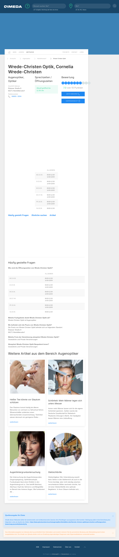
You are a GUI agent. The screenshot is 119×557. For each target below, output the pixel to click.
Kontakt (74, 52)
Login (82, 52)
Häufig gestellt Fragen (18, 215)
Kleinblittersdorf (41, 58)
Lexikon (21, 52)
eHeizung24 (55, 554)
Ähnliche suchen (39, 215)
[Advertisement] (59, 31)
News (14, 52)
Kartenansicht (72, 101)
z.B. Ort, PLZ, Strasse (80, 9)
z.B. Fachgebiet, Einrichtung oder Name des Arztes (45, 9)
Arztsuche (30, 52)
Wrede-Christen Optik (59, 58)
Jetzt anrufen (72, 94)
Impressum (46, 547)
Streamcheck (65, 554)
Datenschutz (57, 547)
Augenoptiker (26, 58)
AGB (37, 547)
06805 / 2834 (16, 96)
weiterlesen (14, 422)
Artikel (53, 215)
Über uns (68, 547)
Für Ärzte (66, 52)
